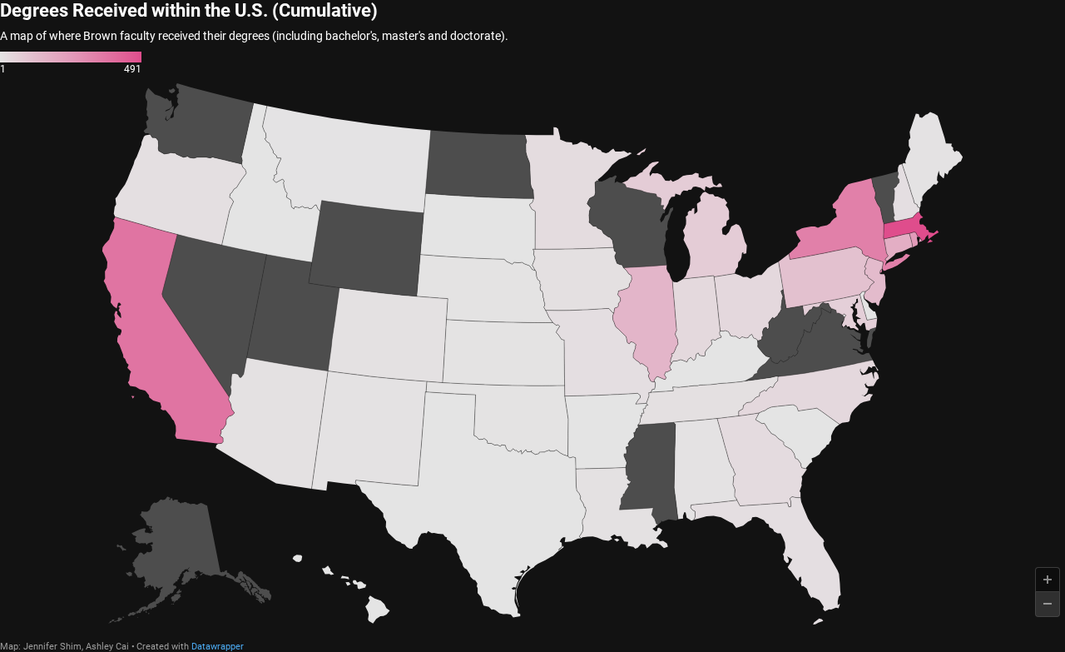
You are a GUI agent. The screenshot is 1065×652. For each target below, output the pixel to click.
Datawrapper (217, 646)
